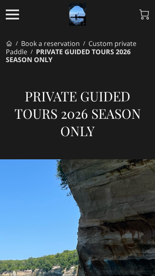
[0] (144, 14)
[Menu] (12, 14)
